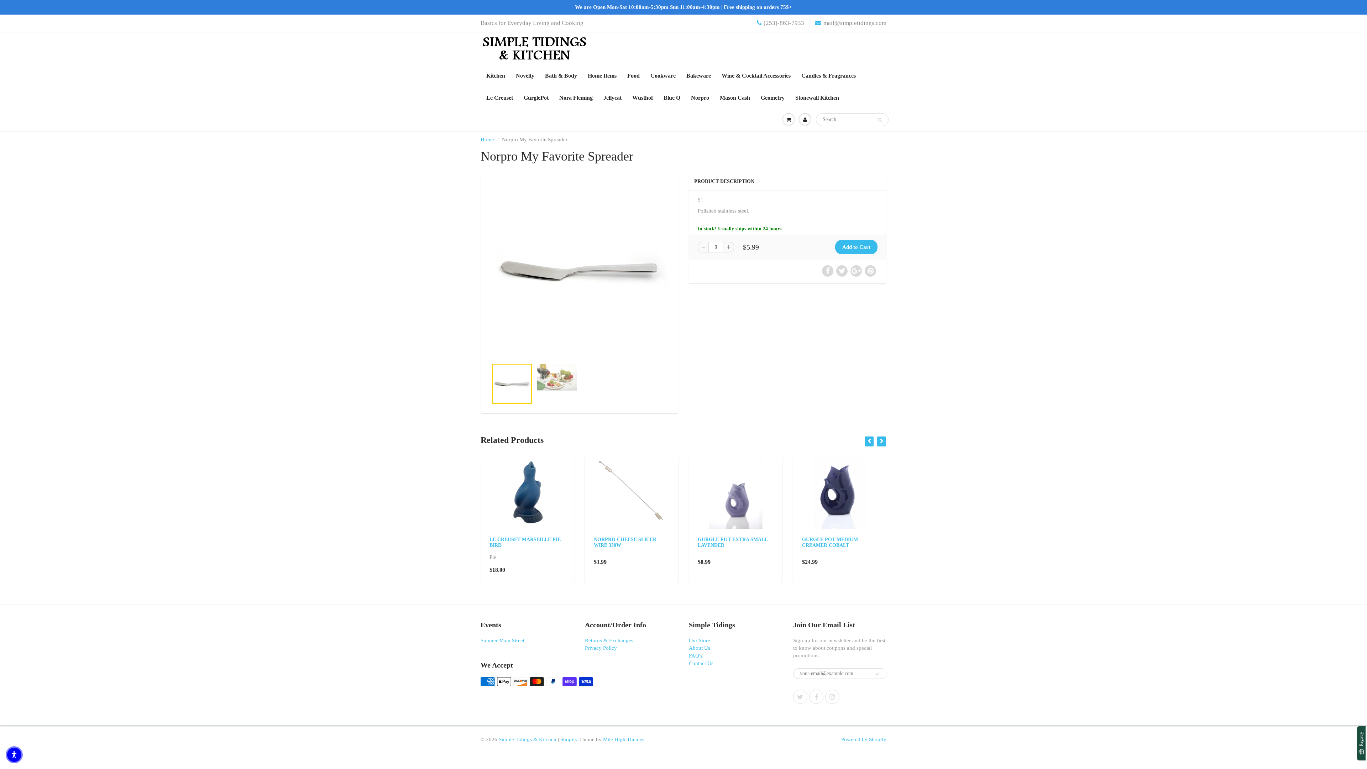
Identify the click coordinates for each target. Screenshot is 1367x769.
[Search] (880, 120)
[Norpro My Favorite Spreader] (579, 270)
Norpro (700, 98)
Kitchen (495, 76)
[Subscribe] (877, 674)
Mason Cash (735, 98)
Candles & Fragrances (828, 76)
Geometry (773, 98)
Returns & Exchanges (609, 640)
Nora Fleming (576, 98)
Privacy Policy (601, 648)
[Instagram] (832, 697)
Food (633, 76)
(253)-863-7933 (784, 23)
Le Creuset (499, 98)
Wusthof (642, 98)
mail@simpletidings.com (854, 23)
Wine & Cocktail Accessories (756, 76)
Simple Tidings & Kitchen (527, 739)
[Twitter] (800, 697)
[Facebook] (816, 697)
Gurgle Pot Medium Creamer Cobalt (830, 542)
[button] (14, 754)
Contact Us (701, 663)
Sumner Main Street (502, 640)
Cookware (663, 76)
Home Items (602, 76)
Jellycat (612, 98)
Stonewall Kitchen (817, 98)
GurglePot (536, 98)
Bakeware (698, 76)
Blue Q (672, 98)
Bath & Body (561, 76)
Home (487, 139)
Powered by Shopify (863, 739)
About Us (699, 648)
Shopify (569, 739)
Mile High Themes (623, 739)
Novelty (525, 76)
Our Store (699, 640)
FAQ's (695, 656)
